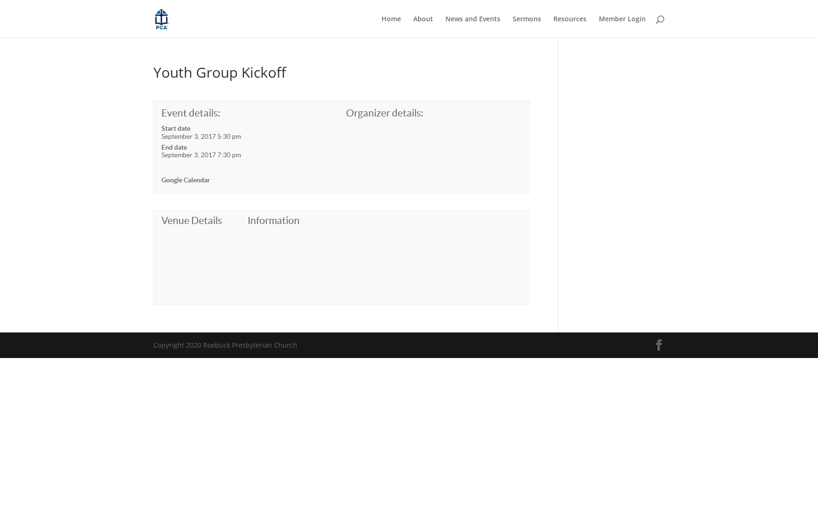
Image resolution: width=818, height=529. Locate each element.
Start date (175, 128)
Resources (570, 19)
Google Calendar (185, 180)
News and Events (472, 19)
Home (391, 19)
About (423, 19)
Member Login (622, 19)
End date (174, 147)
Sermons (527, 19)
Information (274, 220)
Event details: (190, 113)
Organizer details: (384, 113)
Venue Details (191, 220)
